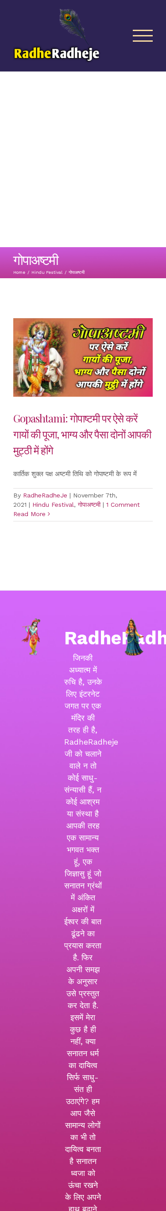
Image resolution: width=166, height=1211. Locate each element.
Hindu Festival (53, 504)
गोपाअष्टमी (89, 504)
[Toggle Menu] (143, 36)
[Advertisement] (83, 159)
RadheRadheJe (45, 495)
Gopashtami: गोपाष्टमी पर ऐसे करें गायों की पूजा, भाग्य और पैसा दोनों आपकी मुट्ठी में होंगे (82, 434)
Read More (29, 513)
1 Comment (123, 504)
